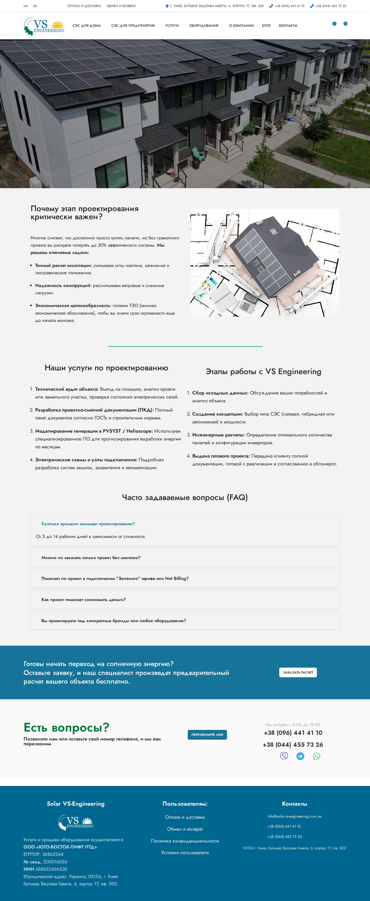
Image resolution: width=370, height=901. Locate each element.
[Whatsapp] (317, 756)
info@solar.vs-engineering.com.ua (294, 816)
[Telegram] (300, 756)
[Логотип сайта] (44, 25)
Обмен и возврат (185, 829)
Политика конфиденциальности (185, 840)
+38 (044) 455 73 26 (284, 836)
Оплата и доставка (185, 817)
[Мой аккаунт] (322, 25)
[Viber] (284, 756)
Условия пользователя (185, 852)
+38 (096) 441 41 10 (284, 826)
